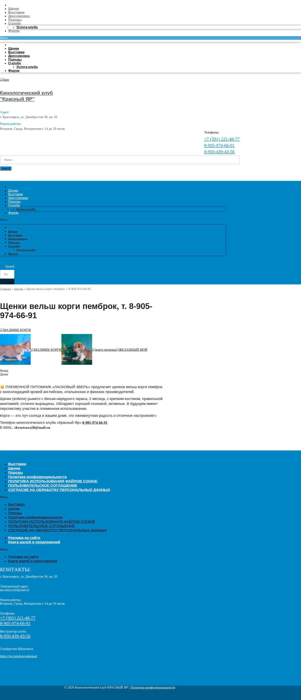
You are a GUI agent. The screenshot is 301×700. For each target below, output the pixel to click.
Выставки (16, 12)
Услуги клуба (27, 27)
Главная (5, 289)
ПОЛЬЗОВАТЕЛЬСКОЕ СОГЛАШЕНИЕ (41, 526)
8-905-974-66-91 (219, 145)
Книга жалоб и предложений (34, 542)
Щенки (13, 8)
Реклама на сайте (23, 557)
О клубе (14, 23)
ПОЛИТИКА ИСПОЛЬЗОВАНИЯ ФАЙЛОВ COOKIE (51, 522)
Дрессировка (19, 16)
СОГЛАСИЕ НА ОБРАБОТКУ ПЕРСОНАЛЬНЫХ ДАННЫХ (59, 490)
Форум (13, 31)
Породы (15, 20)
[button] (150, 38)
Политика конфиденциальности (35, 517)
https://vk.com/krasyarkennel (18, 656)
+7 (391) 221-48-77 (222, 138)
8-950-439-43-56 (219, 151)
